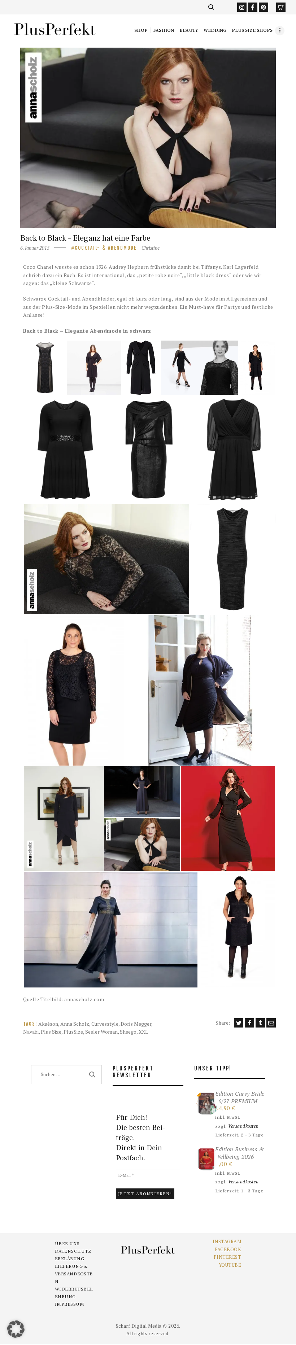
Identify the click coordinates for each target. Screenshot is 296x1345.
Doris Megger (136, 1023)
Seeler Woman (101, 1031)
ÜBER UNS (67, 1244)
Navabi (31, 1031)
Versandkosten (243, 1126)
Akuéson (48, 1023)
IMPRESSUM (69, 1304)
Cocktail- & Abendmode (105, 248)
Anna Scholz (74, 1023)
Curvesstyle (104, 1023)
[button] (44, 367)
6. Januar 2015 (34, 248)
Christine (151, 248)
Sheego (128, 1031)
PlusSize (73, 1031)
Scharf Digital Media (139, 1326)
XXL (143, 1031)
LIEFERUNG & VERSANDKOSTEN (74, 1273)
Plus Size (51, 1031)
